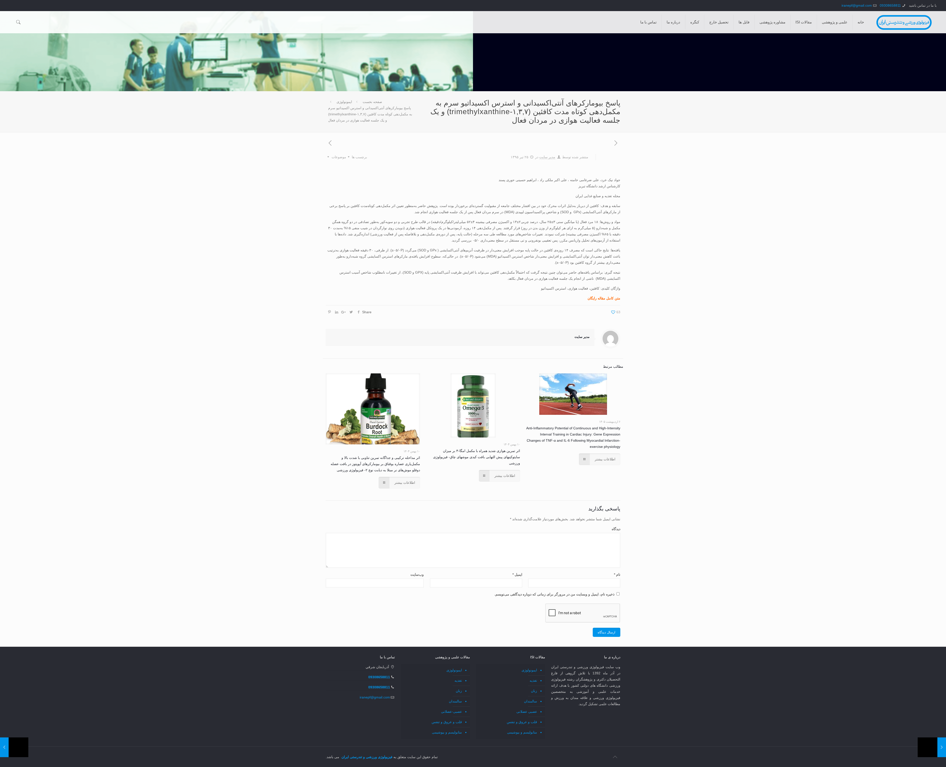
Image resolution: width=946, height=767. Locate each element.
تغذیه (533, 680)
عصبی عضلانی (526, 712)
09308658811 (890, 5)
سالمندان (530, 701)
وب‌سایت (417, 574)
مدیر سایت (547, 157)
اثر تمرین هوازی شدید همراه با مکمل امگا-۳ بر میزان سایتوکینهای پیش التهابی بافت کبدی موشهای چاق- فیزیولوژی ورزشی (476, 457)
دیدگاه (616, 529)
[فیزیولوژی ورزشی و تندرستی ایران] (904, 22)
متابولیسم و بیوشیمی (522, 732)
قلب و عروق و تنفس (522, 722)
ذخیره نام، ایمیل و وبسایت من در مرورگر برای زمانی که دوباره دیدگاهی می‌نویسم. (554, 594)
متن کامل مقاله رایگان (604, 298)
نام (617, 574)
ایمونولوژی (344, 102)
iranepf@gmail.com (857, 5)
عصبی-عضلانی (451, 712)
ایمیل (517, 574)
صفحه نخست (372, 102)
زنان (534, 691)
